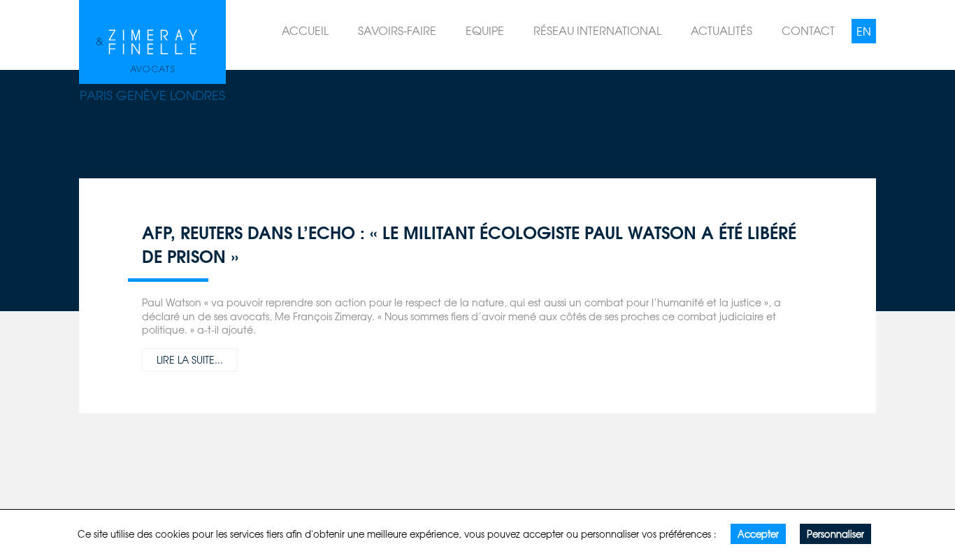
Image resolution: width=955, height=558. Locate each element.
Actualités (721, 30)
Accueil (305, 30)
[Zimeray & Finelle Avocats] (152, 38)
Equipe (485, 30)
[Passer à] (864, 31)
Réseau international (597, 30)
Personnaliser (835, 534)
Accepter (758, 534)
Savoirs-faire (397, 30)
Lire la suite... (190, 359)
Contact (808, 30)
